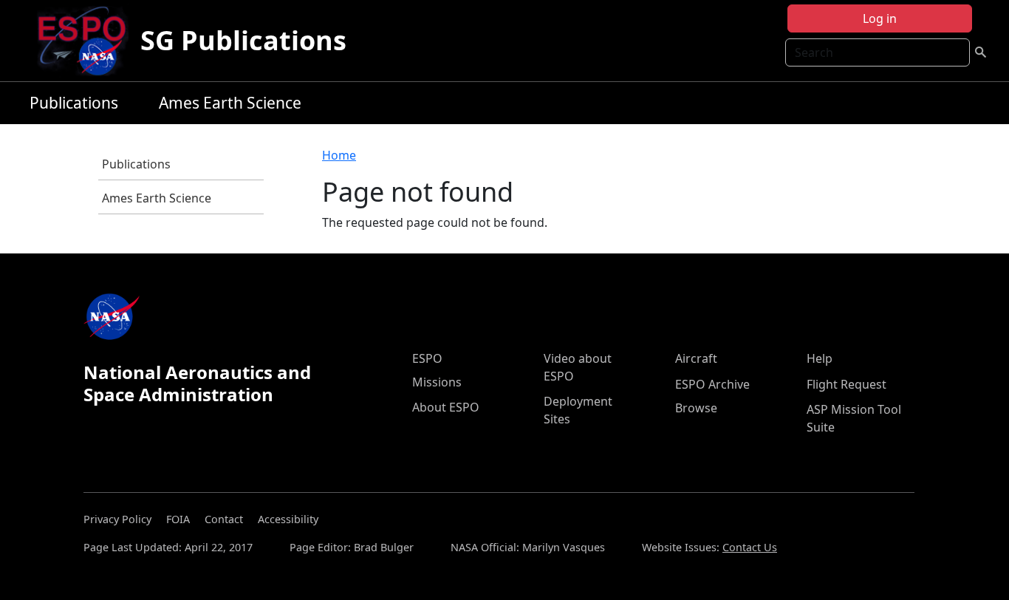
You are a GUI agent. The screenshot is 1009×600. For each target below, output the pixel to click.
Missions (437, 382)
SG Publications (243, 40)
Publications (74, 102)
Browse (696, 408)
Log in (880, 18)
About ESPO (445, 407)
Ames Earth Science (230, 102)
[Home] (87, 41)
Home (339, 155)
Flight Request (846, 384)
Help (819, 358)
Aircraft (696, 358)
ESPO (427, 358)
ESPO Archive (712, 384)
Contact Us (749, 547)
